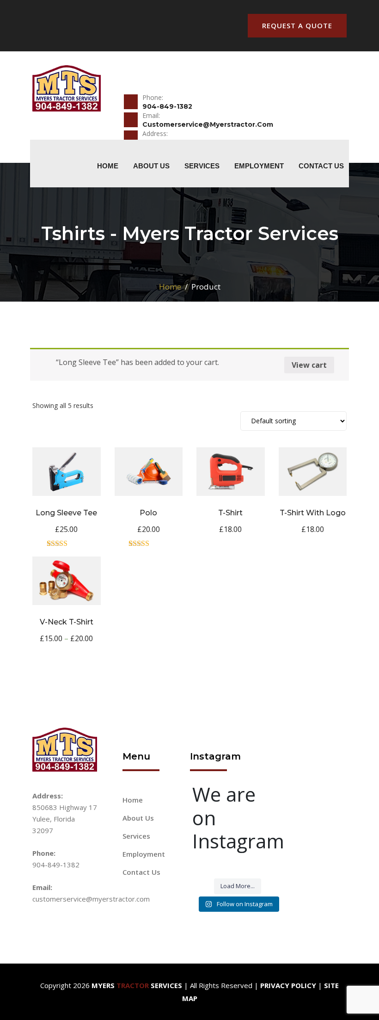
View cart (309, 365)
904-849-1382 (55, 864)
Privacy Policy (288, 985)
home (107, 166)
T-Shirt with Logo (313, 512)
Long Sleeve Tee (66, 512)
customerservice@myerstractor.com (91, 898)
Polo (148, 512)
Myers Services (137, 985)
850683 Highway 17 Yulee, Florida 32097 (64, 819)
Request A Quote (297, 25)
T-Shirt (230, 512)
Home (170, 286)
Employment (259, 166)
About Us (151, 166)
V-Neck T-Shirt (66, 622)
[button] (66, 455)
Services (202, 166)
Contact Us (321, 166)
